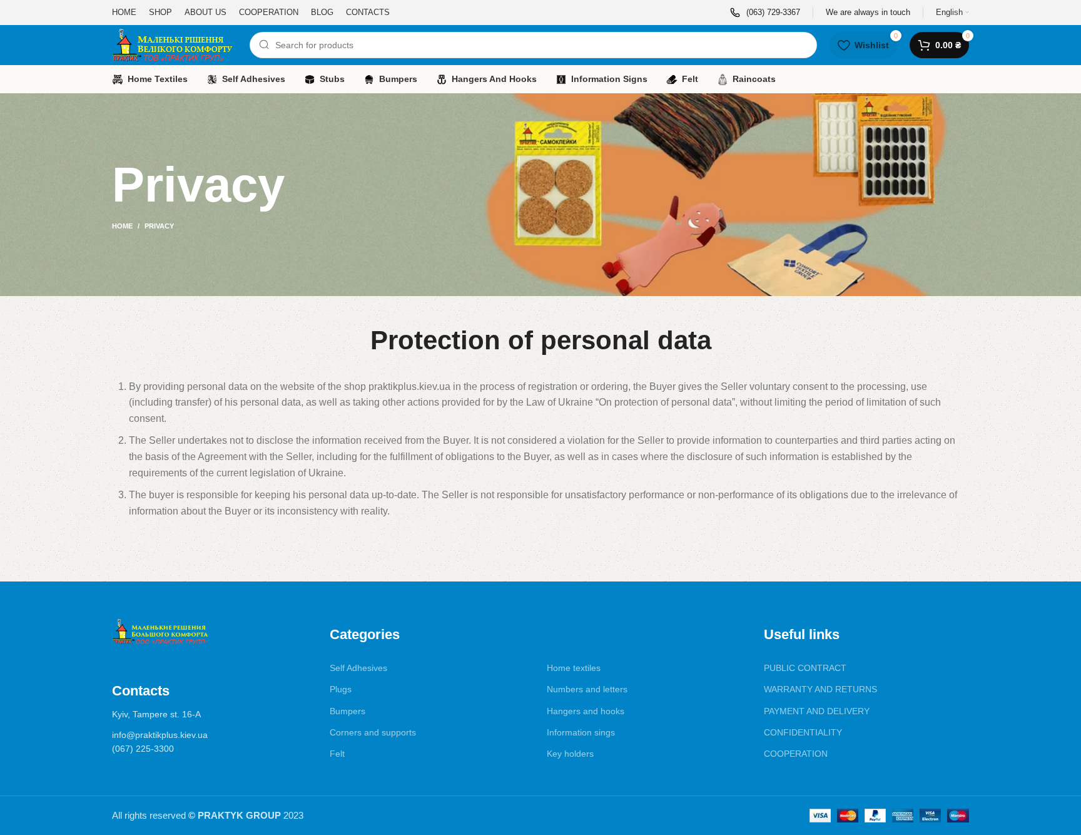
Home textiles (574, 668)
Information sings (581, 732)
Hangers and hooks (585, 711)
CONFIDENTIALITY (803, 732)
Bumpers (347, 711)
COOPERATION (796, 754)
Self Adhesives (358, 668)
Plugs (341, 689)
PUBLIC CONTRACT (805, 668)
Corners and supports (373, 732)
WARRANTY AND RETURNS (820, 689)
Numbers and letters (587, 689)
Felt (337, 754)
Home (122, 226)
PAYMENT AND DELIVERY (817, 711)
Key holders (570, 754)
